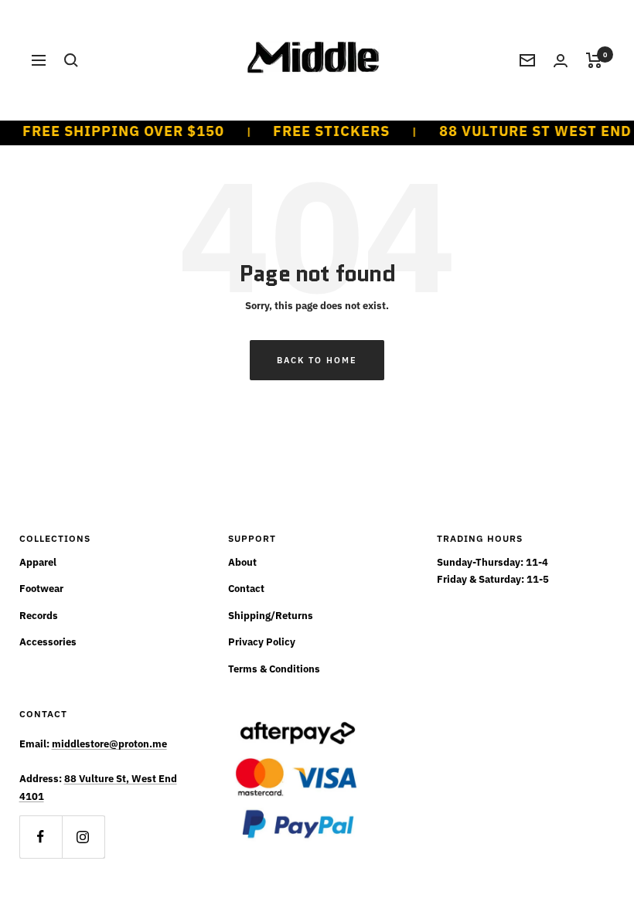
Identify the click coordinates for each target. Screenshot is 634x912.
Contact (246, 588)
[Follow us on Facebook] (40, 836)
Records (38, 615)
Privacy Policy (261, 641)
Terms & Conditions (274, 668)
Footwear (41, 588)
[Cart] (594, 60)
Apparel (37, 562)
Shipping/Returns (270, 615)
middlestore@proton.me (109, 743)
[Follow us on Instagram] (83, 836)
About (242, 562)
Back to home (317, 360)
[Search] (71, 60)
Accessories (48, 641)
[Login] (561, 60)
